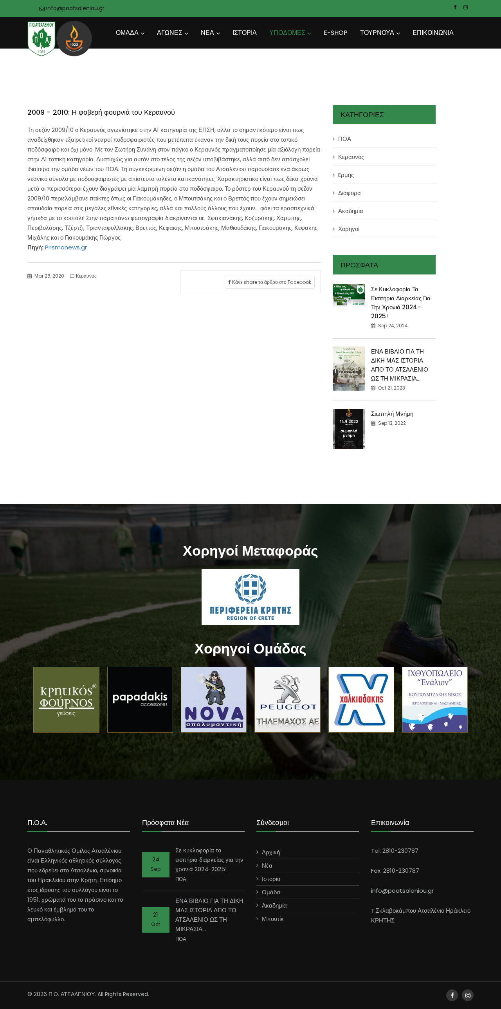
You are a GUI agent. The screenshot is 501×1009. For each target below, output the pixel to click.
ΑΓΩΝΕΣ (169, 32)
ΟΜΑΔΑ (127, 32)
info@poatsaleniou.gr (75, 8)
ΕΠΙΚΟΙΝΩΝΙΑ (433, 32)
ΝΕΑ (207, 32)
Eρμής (346, 175)
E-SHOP (336, 32)
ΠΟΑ (344, 139)
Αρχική (271, 852)
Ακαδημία (350, 211)
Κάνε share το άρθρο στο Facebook (271, 282)
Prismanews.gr (65, 247)
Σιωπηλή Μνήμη (392, 414)
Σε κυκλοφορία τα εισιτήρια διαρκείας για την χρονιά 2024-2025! (209, 859)
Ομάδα (271, 892)
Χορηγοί (348, 229)
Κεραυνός (86, 276)
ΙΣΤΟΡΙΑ (244, 32)
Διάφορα (349, 193)
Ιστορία (271, 879)
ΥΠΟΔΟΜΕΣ (287, 32)
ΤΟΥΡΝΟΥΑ (377, 32)
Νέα (267, 865)
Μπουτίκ (273, 919)
